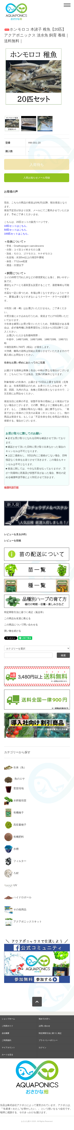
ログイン (42, 1047)
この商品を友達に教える (17, 618)
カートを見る (7, 1055)
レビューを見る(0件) (15, 534)
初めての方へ (44, 1019)
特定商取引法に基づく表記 (50, 1033)
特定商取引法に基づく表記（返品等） (24, 612)
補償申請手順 (11, 487)
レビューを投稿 (12, 540)
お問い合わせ (44, 1026)
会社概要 (5, 1033)
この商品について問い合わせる (21, 624)
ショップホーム (8, 1019)
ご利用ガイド (7, 1026)
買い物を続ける (12, 630)
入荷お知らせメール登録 (36, 177)
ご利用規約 (6, 1040)
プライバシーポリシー (48, 1040)
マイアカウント (8, 1047)
